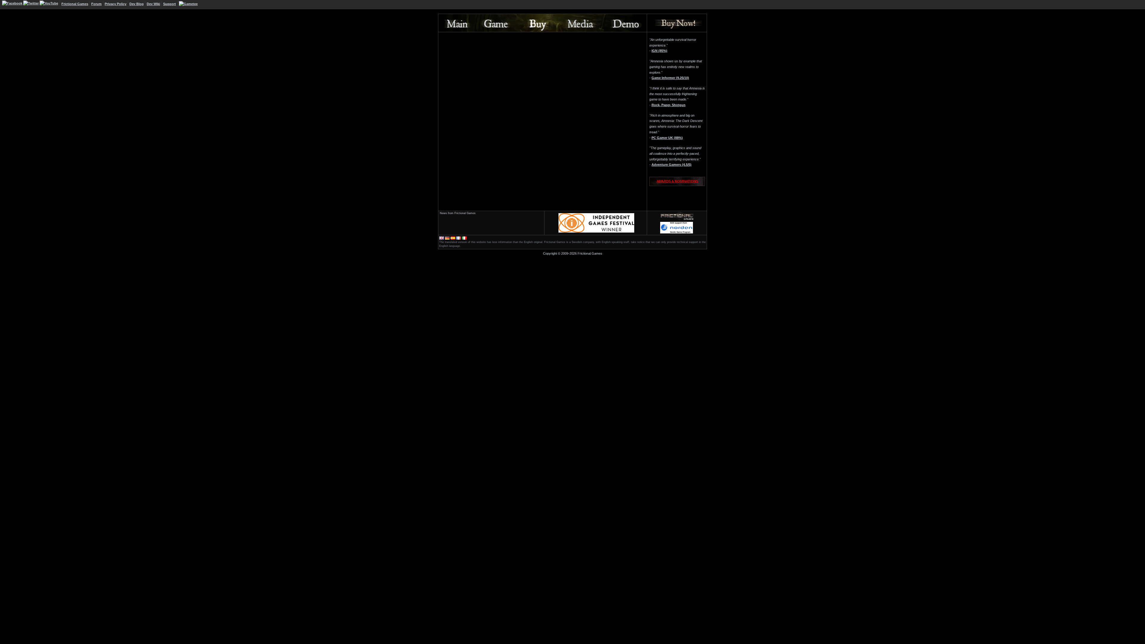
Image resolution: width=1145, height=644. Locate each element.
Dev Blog (136, 4)
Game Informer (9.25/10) (670, 78)
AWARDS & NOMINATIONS (677, 181)
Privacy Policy (115, 4)
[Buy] (535, 23)
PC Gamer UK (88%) (667, 138)
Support (169, 4)
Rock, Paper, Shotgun (669, 105)
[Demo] (624, 23)
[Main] (456, 23)
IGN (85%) (659, 50)
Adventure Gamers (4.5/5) (671, 164)
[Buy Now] (677, 23)
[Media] (578, 23)
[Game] (495, 23)
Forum (96, 4)
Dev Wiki (153, 4)
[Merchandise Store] (188, 4)
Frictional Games (74, 4)
